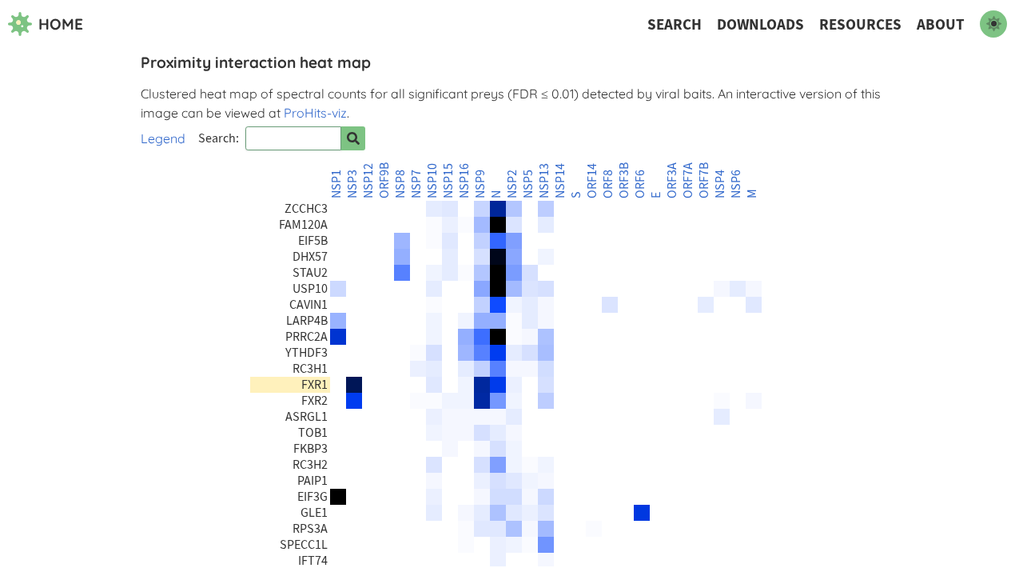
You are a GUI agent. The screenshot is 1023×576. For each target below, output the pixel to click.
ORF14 (592, 180)
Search (674, 24)
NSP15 (448, 180)
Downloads (760, 24)
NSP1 (336, 184)
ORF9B (384, 180)
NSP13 (544, 180)
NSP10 (432, 180)
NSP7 (416, 184)
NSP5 (528, 184)
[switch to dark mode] (993, 24)
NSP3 (352, 184)
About (941, 24)
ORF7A (688, 180)
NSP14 (560, 180)
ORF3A (672, 180)
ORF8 (608, 184)
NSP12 (368, 180)
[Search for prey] (353, 138)
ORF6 (640, 184)
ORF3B (624, 180)
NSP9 (480, 184)
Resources (860, 24)
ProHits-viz (315, 113)
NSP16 (464, 180)
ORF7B (704, 180)
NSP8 (400, 184)
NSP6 (736, 184)
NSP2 (512, 184)
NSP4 (720, 184)
